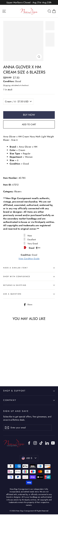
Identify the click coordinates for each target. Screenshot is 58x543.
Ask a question (12, 294)
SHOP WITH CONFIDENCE (16, 276)
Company (9, 400)
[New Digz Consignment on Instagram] (35, 443)
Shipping (6, 85)
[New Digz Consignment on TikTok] (41, 443)
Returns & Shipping (14, 285)
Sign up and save (16, 411)
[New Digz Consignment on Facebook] (29, 443)
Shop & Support (14, 390)
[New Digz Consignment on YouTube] (53, 443)
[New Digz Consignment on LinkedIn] (47, 443)
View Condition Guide (29, 258)
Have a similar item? (15, 268)
